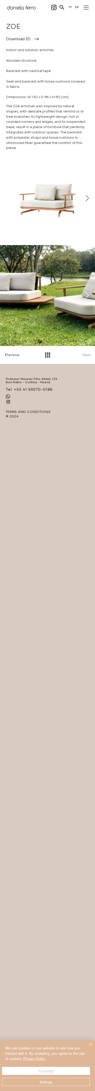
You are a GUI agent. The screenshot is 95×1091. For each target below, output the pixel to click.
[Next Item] (87, 198)
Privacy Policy (34, 1058)
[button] (62, 7)
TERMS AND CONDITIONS (28, 412)
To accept (46, 1070)
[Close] (88, 1047)
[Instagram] (54, 7)
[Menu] (86, 7)
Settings (46, 1081)
